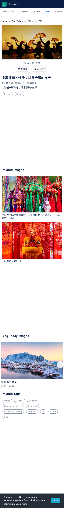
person (7, 94)
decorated (32, 406)
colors (53, 411)
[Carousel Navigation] (32, 366)
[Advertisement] (32, 133)
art (43, 411)
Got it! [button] (55, 501)
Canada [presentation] (36, 11)
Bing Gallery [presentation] (9, 11)
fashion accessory (13, 411)
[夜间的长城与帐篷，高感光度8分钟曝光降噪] (59, 42)
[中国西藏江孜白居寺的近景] (4, 42)
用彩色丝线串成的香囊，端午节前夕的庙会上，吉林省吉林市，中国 (31, 216)
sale (6, 417)
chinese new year (13, 406)
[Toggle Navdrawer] (58, 4)
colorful (19, 400)
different (32, 411)
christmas (34, 400)
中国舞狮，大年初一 (12, 260)
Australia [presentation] (23, 11)
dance (19, 94)
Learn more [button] (21, 504)
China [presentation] (48, 11)
